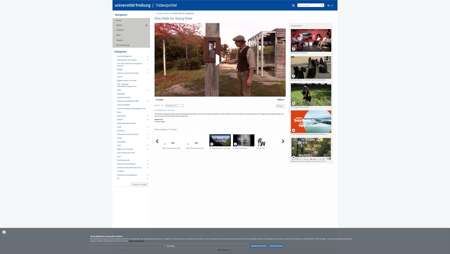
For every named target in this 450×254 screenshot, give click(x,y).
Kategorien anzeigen (139, 184)
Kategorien (160, 13)
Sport (119, 156)
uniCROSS (120, 171)
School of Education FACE (126, 153)
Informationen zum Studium (127, 60)
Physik (119, 138)
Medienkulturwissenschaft (126, 123)
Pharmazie (120, 131)
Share (281, 106)
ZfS (118, 179)
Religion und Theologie (125, 149)
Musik (119, 127)
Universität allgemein (124, 56)
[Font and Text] (293, 5)
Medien (119, 25)
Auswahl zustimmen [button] (258, 246)
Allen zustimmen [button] (276, 246)
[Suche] (322, 5)
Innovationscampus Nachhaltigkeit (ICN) (131, 108)
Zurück (160, 99)
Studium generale (123, 160)
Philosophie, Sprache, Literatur (127, 134)
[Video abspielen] (220, 60)
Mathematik (121, 116)
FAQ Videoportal (122, 45)
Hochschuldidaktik (123, 105)
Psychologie (121, 142)
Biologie (120, 69)
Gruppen (119, 40)
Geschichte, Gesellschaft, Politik (128, 101)
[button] (131, 20)
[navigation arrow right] (283, 141)
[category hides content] (147, 56)
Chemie (119, 77)
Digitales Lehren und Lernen (127, 80)
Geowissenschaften (124, 97)
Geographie (121, 94)
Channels (120, 30)
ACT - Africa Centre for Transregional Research (129, 64)
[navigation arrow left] (157, 141)
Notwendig (170, 246)
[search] (309, 5)
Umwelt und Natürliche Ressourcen (129, 168)
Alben (118, 35)
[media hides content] (146, 25)
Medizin (120, 119)
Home (118, 20)
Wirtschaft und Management (127, 175)
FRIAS (119, 90)
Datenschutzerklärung (136, 241)
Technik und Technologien (126, 164)
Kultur (119, 112)
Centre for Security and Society (128, 73)
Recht (119, 145)
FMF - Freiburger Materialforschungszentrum (127, 85)
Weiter (280, 99)
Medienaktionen (171, 106)
